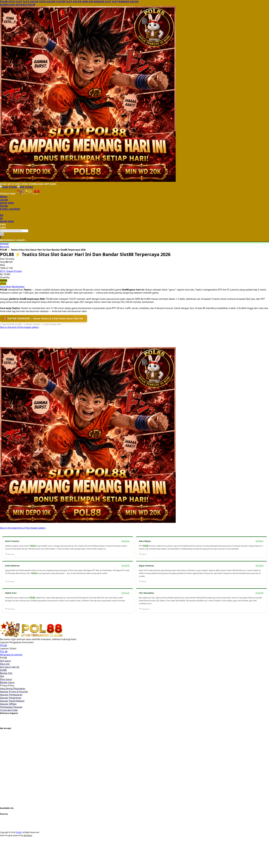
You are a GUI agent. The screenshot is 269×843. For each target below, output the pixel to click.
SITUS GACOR (47, 1)
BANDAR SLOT (102, 1)
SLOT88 (60, 1)
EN (1, 215)
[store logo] (28, 193)
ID (1, 218)
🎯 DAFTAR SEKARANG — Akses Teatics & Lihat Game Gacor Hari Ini (43, 318)
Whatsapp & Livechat (11, 654)
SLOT (115, 1)
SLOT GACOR (31, 1)
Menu (3, 196)
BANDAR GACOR (129, 1)
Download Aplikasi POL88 (17, 4)
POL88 (4, 1)
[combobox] (14, 230)
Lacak (4, 199)
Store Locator (10, 209)
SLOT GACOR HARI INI (79, 1)
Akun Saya (7, 202)
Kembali (4, 243)
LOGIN (3, 283)
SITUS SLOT (15, 1)
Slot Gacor (28, 835)
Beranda (4, 246)
